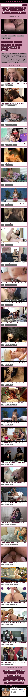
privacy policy (16, 685)
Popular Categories (20, 12)
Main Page (5, 8)
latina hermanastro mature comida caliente (14, 682)
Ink (25, 8)
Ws (13, 44)
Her (22, 8)
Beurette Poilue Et (5, 44)
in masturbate (21, 680)
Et (19, 47)
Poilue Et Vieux (18, 42)
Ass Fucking (14, 47)
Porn (11, 42)
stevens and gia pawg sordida (10, 680)
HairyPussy (18, 44)
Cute (18, 8)
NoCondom (4, 50)
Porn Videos (22, 10)
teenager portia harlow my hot (14, 675)
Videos (5, 10)
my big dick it (20, 673)
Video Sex (14, 10)
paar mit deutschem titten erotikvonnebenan (14, 677)
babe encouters (21, 670)
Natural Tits (5, 12)
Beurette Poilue (5, 47)
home (3, 685)
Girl (9, 10)
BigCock (12, 12)
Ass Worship (12, 8)
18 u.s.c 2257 (9, 685)
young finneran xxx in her (10, 673)
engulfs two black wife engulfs (9, 670)
